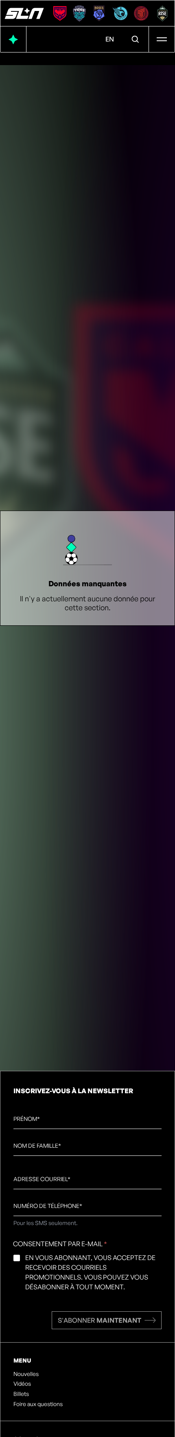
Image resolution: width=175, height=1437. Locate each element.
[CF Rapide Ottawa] (120, 13)
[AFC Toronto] (141, 13)
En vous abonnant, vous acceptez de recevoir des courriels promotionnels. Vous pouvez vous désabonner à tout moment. (90, 1272)
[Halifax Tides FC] (79, 13)
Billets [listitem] (21, 1394)
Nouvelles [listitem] (26, 1374)
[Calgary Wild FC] (60, 13)
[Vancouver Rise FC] (162, 13)
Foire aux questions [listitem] (38, 1404)
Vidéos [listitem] (22, 1383)
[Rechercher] (135, 39)
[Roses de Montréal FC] (99, 13)
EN (109, 39)
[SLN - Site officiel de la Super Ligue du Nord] (24, 13)
